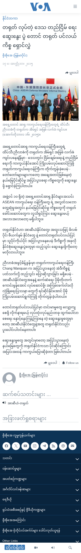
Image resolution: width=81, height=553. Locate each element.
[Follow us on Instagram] (35, 446)
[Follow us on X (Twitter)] (16, 446)
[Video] (36, 548)
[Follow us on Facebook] (6, 446)
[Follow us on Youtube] (25, 446)
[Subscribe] (72, 446)
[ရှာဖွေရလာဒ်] (70, 548)
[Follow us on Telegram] (44, 446)
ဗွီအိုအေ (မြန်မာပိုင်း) (14, 55)
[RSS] (54, 446)
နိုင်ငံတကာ (10, 18)
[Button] (72, 73)
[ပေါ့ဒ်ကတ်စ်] (63, 446)
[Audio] (53, 548)
